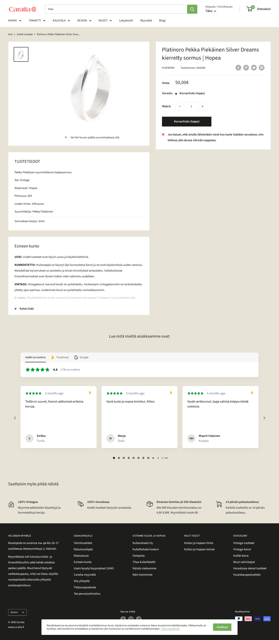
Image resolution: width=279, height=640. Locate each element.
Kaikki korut (241, 556)
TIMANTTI (35, 20)
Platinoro (168, 68)
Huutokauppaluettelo (247, 575)
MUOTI (103, 20)
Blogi (162, 20)
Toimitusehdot (83, 543)
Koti (10, 34)
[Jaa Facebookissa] (238, 67)
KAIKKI (12, 20)
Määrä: (166, 106)
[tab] (114, 457)
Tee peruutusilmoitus (87, 594)
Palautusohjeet (83, 549)
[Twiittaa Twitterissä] (254, 67)
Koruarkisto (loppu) (187, 121)
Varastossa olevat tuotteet (250, 568)
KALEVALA (59, 20)
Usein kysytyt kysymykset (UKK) (94, 568)
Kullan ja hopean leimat (199, 549)
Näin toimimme (142, 575)
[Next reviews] (264, 418)
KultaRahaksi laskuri (146, 549)
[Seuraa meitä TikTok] (139, 619)
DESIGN (82, 20)
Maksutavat (81, 556)
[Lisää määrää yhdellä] (202, 106)
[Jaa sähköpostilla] (261, 67)
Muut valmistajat (244, 562)
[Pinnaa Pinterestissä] (246, 67)
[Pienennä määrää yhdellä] (179, 106)
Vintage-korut (242, 549)
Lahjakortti (126, 20)
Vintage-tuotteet (243, 543)
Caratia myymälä (85, 575)
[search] (116, 9)
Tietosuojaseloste (85, 587)
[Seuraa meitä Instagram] (131, 619)
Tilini (209, 11)
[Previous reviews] (15, 418)
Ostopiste (139, 556)
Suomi (14, 612)
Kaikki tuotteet (25, 34)
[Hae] (192, 9)
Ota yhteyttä (82, 581)
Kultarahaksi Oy (143, 543)
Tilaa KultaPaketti (144, 562)
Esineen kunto (83, 562)
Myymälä (146, 20)
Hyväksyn (222, 627)
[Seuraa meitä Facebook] (123, 619)
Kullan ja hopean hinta (198, 543)
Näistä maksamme (144, 568)
